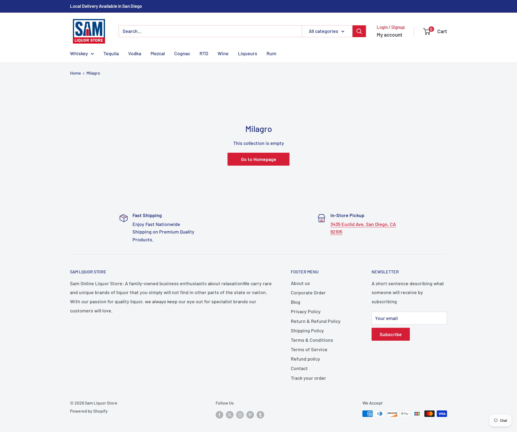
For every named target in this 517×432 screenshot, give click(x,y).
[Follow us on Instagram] (240, 414)
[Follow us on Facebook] (219, 414)
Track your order (308, 378)
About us (300, 283)
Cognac (182, 53)
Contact (299, 368)
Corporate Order (308, 292)
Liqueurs (247, 53)
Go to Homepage (258, 159)
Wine (223, 53)
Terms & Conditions (312, 340)
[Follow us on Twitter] (229, 414)
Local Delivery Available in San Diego (106, 6)
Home (75, 72)
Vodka (134, 53)
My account (389, 35)
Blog (295, 302)
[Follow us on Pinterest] (250, 414)
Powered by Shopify (89, 410)
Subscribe (391, 334)
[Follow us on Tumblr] (260, 414)
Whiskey (79, 53)
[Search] (359, 31)
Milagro (93, 72)
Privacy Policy (306, 311)
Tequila (111, 53)
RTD (204, 53)
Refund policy (305, 359)
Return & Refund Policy (316, 321)
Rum (271, 53)
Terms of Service (309, 349)
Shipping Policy (307, 330)
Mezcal (158, 53)
